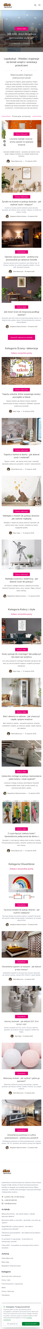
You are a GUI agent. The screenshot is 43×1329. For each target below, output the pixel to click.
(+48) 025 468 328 (10, 1200)
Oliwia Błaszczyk (7, 1258)
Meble (4, 1287)
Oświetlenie (21, 252)
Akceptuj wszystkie (31, 1323)
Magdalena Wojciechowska (11, 1266)
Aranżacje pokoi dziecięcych (11, 1276)
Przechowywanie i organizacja (12, 1284)
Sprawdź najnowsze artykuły (21, 337)
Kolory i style (21, 29)
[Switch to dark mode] (35, 5)
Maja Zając (5, 1262)
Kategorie (6, 1271)
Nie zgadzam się (12, 1323)
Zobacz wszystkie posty (21, 353)
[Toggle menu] (39, 5)
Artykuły (6, 1209)
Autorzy (5, 1253)
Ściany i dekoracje (21, 134)
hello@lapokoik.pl (10, 1203)
